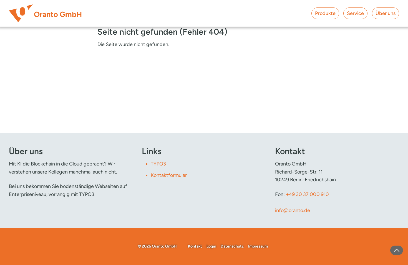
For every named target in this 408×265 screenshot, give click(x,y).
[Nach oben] (396, 250)
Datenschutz (232, 246)
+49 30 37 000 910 (307, 194)
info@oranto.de (292, 210)
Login (211, 246)
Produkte (325, 13)
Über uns (386, 13)
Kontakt (195, 246)
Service (355, 13)
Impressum (258, 246)
